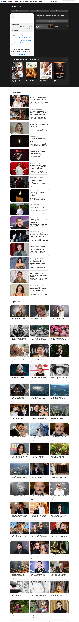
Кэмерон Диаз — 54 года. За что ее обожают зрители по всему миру (38, 221)
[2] (15, 28)
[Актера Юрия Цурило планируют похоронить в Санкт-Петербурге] (59, 550)
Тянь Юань (26, 37)
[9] (29, 28)
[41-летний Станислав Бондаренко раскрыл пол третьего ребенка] (39, 550)
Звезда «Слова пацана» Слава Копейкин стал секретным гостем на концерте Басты (37, 180)
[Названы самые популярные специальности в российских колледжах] (39, 590)
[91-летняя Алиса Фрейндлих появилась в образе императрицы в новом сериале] (39, 472)
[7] (25, 28)
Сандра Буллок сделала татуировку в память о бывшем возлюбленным (37, 261)
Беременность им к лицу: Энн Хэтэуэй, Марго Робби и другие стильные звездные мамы (38, 207)
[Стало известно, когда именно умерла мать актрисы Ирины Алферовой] (59, 570)
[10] (31, 28)
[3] (17, 28)
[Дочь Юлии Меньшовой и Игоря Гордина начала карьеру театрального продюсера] (19, 413)
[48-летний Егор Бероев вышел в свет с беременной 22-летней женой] (39, 531)
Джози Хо (21, 37)
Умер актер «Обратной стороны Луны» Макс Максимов (37, 194)
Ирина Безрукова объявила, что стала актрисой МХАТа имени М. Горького (38, 167)
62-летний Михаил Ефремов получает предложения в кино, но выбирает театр (38, 248)
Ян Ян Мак (21, 35)
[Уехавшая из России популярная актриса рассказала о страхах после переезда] (39, 373)
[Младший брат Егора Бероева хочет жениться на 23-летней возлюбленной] (39, 511)
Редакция (30, 621)
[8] (27, 28)
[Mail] (2, 1)
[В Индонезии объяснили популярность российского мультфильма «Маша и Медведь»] (19, 609)
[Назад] (63, 59)
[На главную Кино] (5, 1)
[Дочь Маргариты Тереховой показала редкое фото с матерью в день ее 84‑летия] (39, 314)
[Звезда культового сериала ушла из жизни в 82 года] (59, 373)
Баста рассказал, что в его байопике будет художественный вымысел (38, 153)
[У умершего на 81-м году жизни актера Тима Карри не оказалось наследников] (19, 511)
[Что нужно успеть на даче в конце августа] (39, 609)
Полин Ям (27, 40)
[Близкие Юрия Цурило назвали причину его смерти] (59, 432)
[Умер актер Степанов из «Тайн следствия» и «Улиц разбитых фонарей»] (19, 531)
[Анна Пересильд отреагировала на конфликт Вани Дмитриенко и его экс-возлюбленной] (39, 413)
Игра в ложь (57, 80)
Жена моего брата (44, 80)
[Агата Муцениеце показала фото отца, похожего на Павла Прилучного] (59, 609)
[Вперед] (66, 59)
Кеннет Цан (21, 40)
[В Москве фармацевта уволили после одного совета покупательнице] (19, 590)
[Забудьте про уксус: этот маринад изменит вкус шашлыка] (19, 570)
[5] (21, 28)
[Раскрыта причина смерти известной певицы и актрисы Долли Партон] (19, 373)
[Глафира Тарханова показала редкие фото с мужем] (19, 314)
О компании (6, 621)
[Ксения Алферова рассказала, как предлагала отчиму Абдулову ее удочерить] (19, 334)
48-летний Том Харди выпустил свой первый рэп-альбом (38, 275)
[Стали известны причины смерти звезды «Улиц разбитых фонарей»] (39, 452)
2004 (12, 14)
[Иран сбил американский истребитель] (39, 432)
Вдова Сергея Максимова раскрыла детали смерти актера (38, 139)
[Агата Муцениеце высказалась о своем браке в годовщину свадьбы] (19, 432)
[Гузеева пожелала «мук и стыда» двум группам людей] (19, 452)
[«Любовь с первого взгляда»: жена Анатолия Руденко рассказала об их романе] (59, 314)
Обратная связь (74, 621)
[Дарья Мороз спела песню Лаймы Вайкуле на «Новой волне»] (59, 491)
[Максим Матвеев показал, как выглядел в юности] (19, 550)
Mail (2, 621)
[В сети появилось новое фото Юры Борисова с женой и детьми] (59, 531)
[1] (13, 28)
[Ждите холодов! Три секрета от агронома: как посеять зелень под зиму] (59, 452)
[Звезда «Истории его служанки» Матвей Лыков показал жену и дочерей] (59, 511)
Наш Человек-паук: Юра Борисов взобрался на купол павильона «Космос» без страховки (39, 234)
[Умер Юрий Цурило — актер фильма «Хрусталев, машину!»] (39, 491)
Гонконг (21, 42)
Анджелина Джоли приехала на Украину (39, 125)
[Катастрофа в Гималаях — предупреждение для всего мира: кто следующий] (39, 334)
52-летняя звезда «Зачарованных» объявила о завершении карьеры (39, 288)
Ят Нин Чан (29, 39)
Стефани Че (24, 39)
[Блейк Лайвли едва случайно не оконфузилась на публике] (59, 590)
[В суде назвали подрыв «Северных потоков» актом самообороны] (39, 393)
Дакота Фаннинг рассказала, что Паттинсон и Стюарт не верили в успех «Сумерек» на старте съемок (39, 99)
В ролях (13, 37)
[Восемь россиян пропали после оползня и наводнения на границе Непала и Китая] (19, 472)
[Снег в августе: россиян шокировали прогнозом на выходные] (59, 413)
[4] (19, 28)
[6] (23, 28)
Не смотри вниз (30, 80)
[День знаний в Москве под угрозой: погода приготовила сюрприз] (59, 353)
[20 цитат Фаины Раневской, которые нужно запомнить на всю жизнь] (19, 491)
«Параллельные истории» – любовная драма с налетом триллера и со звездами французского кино (38, 112)
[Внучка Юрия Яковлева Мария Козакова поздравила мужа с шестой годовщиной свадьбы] (39, 353)
